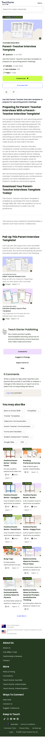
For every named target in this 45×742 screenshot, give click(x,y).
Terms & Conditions (28, 724)
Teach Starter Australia (12, 680)
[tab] (22, 351)
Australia (14, 724)
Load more (21, 616)
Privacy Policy (24, 728)
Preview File (22, 85)
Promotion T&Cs (10, 728)
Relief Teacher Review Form (14, 276)
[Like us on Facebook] (11, 719)
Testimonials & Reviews (12, 656)
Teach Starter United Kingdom (15, 688)
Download (21, 78)
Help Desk (7, 699)
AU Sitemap (36, 728)
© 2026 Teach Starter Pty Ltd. (27, 732)
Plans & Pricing (9, 671)
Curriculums (8, 676)
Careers (6, 660)
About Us (6, 648)
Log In (11, 732)
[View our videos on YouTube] (14, 719)
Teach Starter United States (14, 684)
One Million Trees (10, 652)
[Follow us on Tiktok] (4, 719)
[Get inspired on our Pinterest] (17, 719)
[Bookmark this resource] (6, 92)
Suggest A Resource (11, 708)
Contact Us (7, 704)
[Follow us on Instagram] (7, 719)
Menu (40, 3)
